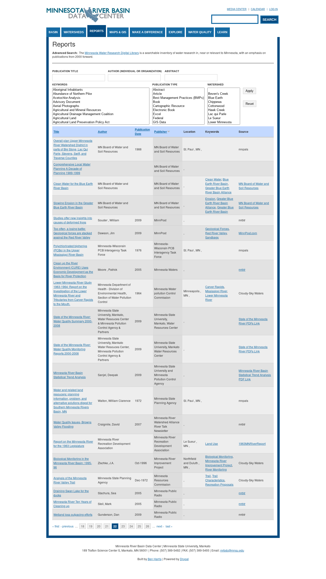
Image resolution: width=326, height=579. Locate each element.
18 (82, 526)
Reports (97, 31)
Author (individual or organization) (135, 71)
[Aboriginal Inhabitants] (101, 90)
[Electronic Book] (178, 110)
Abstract (172, 71)
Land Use (211, 443)
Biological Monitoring (219, 456)
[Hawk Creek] (224, 110)
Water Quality (199, 32)
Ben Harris (155, 559)
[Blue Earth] (224, 98)
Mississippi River (216, 291)
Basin (53, 32)
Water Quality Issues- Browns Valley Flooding (72, 424)
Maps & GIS (118, 32)
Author (102, 131)
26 (147, 526)
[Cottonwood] (224, 106)
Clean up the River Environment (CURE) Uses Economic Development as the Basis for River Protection (73, 269)
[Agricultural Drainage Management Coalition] (101, 114)
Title (56, 131)
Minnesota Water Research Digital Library (112, 53)
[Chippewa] (224, 102)
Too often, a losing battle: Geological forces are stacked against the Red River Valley (72, 233)
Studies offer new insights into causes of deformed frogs (72, 220)
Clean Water (213, 179)
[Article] (178, 94)
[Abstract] (178, 90)
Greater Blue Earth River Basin (219, 209)
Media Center (237, 9)
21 (107, 526)
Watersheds (74, 32)
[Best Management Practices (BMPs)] (178, 98)
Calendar (258, 9)
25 (139, 526)
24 (131, 526)
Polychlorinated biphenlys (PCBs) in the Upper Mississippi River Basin (70, 250)
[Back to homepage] (88, 21)
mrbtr (242, 269)
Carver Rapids (214, 287)
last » (169, 526)
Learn (222, 32)
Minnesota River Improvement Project (218, 463)
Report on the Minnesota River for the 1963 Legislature (73, 443)
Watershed (215, 84)
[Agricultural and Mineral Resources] (101, 110)
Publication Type (164, 84)
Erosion (210, 199)
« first (55, 526)
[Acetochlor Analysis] (101, 98)
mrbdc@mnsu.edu (232, 550)
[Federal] (178, 118)
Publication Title (65, 71)
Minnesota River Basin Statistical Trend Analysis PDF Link (255, 374)
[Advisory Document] (101, 102)
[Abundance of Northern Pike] (101, 94)
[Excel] (178, 114)
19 (90, 526)
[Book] (178, 102)
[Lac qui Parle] (224, 114)
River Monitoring (216, 469)
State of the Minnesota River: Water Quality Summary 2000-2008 (72, 321)
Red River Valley (216, 233)
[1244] (224, 90)
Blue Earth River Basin (217, 181)
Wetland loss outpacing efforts (72, 514)
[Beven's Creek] (224, 94)
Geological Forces (217, 229)
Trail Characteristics (215, 478)
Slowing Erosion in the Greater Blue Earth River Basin (73, 205)
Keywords (59, 84)
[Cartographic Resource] (178, 106)
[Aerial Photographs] (101, 106)
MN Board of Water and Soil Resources (254, 185)
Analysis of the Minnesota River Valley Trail (70, 480)
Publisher (160, 131)
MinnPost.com (248, 233)
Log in (273, 9)
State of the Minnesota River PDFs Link (253, 321)
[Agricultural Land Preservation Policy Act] (101, 122)
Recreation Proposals (219, 484)
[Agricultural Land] (101, 118)
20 (98, 526)
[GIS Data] (178, 122)
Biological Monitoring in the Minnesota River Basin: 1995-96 (72, 463)
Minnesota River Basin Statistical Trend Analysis (69, 375)
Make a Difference (147, 32)
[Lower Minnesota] (224, 122)
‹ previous (67, 526)
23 (123, 526)
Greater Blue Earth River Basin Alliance (218, 190)
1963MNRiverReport (252, 443)
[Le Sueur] (224, 118)
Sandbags (212, 237)
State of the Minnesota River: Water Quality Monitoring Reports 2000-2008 (72, 349)
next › (160, 526)
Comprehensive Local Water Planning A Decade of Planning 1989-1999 (71, 168)
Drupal (184, 559)
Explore (175, 32)
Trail (208, 476)
